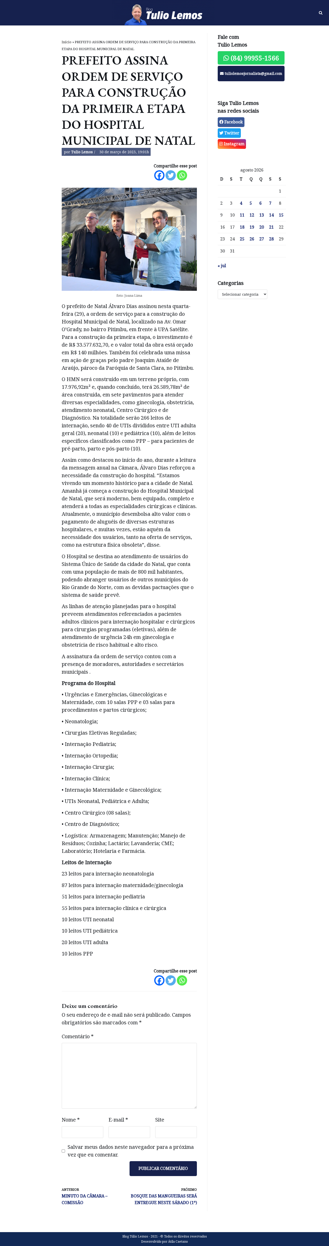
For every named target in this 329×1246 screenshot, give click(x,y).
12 (252, 215)
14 (271, 215)
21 (271, 227)
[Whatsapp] (182, 175)
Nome (71, 1119)
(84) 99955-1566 (254, 57)
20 (261, 227)
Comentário (78, 1036)
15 (281, 215)
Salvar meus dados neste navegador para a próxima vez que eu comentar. (131, 1150)
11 (242, 215)
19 (252, 227)
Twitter (231, 133)
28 (271, 239)
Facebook (233, 122)
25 (242, 239)
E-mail (118, 1119)
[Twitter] (171, 175)
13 (261, 215)
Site (159, 1119)
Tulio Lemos (82, 151)
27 (261, 239)
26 (252, 239)
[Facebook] (159, 175)
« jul (222, 265)
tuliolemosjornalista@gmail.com (253, 73)
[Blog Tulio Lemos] (164, 12)
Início (66, 42)
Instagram (233, 144)
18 (242, 227)
